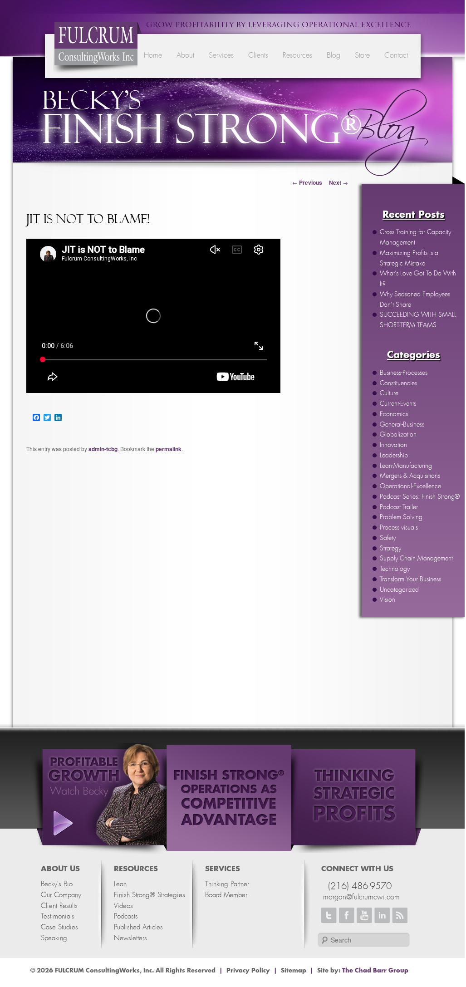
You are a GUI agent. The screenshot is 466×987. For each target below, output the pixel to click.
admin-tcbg (103, 449)
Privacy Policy (248, 970)
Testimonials (57, 916)
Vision (387, 600)
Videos (123, 906)
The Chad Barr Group (375, 970)
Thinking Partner (227, 884)
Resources (297, 55)
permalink (168, 449)
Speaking (54, 938)
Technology (395, 569)
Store (362, 55)
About (185, 55)
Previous (307, 182)
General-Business (402, 425)
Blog (333, 55)
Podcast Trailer (399, 507)
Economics (394, 414)
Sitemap (293, 970)
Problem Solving (401, 517)
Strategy (390, 548)
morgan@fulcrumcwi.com (361, 897)
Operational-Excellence (410, 486)
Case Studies (59, 927)
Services (221, 55)
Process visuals (399, 528)
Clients (258, 55)
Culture (389, 393)
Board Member (226, 895)
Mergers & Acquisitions (410, 476)
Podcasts (126, 916)
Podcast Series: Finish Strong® (420, 497)
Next (338, 182)
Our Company (61, 895)
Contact (396, 55)
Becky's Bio (57, 884)
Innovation (393, 445)
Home (153, 55)
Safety (388, 538)
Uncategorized (399, 590)
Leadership (394, 455)
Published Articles (138, 927)
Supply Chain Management (416, 558)
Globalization (398, 435)
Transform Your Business (410, 579)
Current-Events (398, 404)
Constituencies (398, 383)
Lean (120, 884)
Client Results (59, 906)
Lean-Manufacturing (406, 466)
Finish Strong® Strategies (149, 895)
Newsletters (130, 938)
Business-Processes (403, 373)
